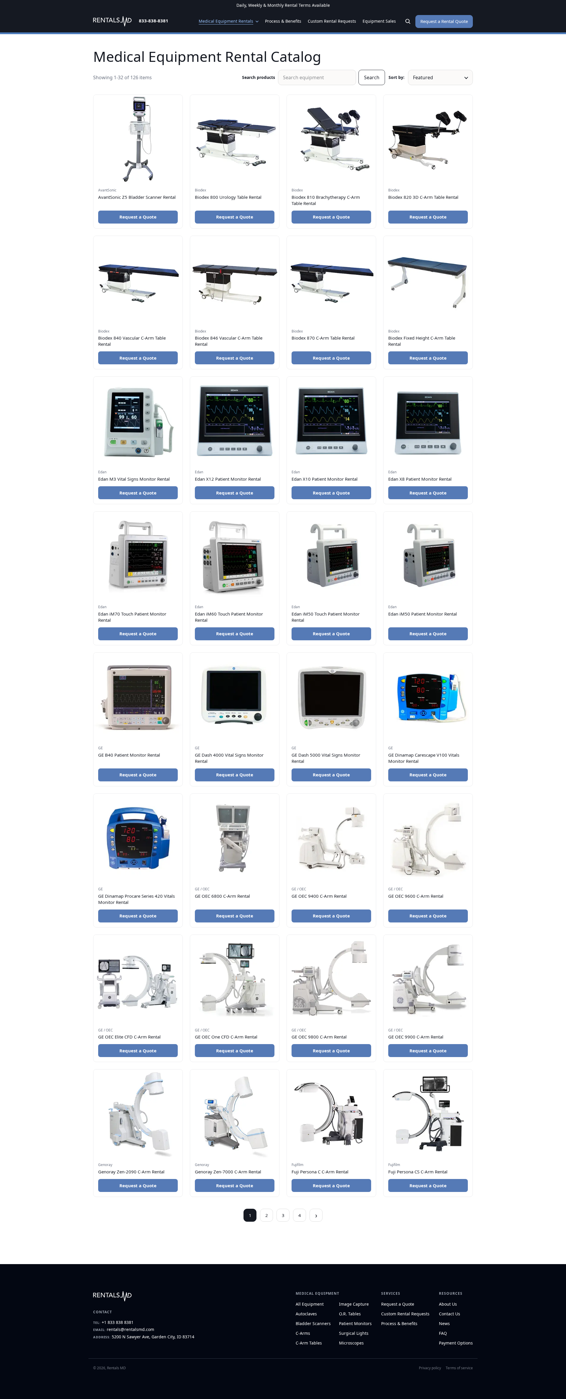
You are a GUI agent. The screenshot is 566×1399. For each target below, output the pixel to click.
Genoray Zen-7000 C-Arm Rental (228, 1172)
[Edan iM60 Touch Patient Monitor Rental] (234, 556)
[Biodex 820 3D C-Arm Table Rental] (428, 139)
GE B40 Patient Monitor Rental (129, 755)
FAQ (443, 1333)
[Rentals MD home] (112, 21)
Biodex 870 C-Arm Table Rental (323, 338)
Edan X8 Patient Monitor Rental (420, 479)
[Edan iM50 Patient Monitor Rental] (428, 556)
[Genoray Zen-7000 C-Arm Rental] (234, 1113)
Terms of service (459, 1368)
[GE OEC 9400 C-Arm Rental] (331, 838)
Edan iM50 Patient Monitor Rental (422, 614)
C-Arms (303, 1333)
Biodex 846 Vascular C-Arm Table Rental (228, 341)
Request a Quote (138, 217)
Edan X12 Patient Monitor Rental (228, 479)
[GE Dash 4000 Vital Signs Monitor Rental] (234, 697)
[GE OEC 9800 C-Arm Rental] (331, 979)
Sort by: (396, 77)
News (444, 1323)
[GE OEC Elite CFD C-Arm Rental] (137, 979)
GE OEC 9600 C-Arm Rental (415, 896)
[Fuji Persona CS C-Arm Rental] (428, 1113)
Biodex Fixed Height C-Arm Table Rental (421, 341)
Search (371, 77)
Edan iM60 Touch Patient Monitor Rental (229, 617)
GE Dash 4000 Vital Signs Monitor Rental (229, 758)
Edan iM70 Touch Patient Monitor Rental (132, 617)
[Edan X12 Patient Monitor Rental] (234, 421)
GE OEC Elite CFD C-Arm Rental (129, 1037)
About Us (448, 1304)
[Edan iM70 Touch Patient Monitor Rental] (137, 556)
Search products (258, 77)
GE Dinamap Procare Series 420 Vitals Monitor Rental (136, 899)
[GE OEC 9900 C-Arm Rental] (428, 979)
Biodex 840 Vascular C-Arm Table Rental (132, 341)
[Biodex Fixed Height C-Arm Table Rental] (428, 280)
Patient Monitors (355, 1323)
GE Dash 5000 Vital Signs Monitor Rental (326, 758)
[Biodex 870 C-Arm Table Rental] (331, 280)
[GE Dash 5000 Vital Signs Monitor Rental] (331, 697)
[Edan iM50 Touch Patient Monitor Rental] (331, 556)
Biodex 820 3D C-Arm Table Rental (423, 197)
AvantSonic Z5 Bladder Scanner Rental (137, 197)
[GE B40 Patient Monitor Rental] (137, 697)
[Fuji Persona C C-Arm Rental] (331, 1113)
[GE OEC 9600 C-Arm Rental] (428, 838)
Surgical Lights (353, 1333)
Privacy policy (430, 1368)
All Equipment (310, 1304)
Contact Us (449, 1314)
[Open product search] (407, 21)
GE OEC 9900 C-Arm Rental (415, 1037)
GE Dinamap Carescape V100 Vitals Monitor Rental (423, 758)
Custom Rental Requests (405, 1314)
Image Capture (354, 1304)
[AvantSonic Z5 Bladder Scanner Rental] (137, 139)
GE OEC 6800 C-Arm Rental (222, 896)
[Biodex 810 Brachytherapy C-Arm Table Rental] (331, 139)
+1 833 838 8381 (118, 1322)
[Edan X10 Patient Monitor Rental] (331, 421)
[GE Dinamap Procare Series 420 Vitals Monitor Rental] (137, 838)
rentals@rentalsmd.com (130, 1329)
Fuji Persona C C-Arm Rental (320, 1172)
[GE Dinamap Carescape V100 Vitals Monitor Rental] (428, 697)
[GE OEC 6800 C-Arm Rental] (234, 838)
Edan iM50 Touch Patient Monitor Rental (326, 617)
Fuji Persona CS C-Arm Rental (417, 1172)
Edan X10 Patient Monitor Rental (325, 479)
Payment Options (456, 1343)
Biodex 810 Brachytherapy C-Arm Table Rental (326, 200)
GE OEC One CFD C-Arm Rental (226, 1037)
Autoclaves (306, 1314)
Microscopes (351, 1343)
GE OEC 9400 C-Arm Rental (319, 896)
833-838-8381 (153, 21)
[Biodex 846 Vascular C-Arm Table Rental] (234, 280)
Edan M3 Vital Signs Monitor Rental (134, 479)
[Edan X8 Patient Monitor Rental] (428, 421)
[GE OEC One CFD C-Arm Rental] (234, 979)
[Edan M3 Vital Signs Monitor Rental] (137, 421)
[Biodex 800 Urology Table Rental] (234, 139)
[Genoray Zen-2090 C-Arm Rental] (137, 1113)
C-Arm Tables (309, 1343)
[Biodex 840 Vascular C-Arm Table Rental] (137, 280)
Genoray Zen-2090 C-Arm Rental (131, 1172)
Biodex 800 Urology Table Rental (228, 197)
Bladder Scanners (313, 1323)
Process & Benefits (399, 1323)
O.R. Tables (350, 1314)
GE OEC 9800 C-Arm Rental (319, 1037)
